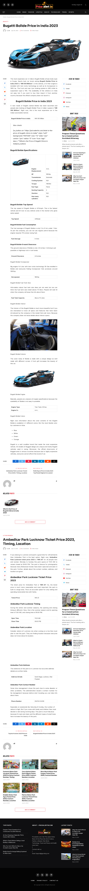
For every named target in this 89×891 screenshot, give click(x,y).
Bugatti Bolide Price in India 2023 (44, 733)
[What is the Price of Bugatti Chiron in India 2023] (11, 502)
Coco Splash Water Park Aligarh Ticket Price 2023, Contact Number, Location (29, 774)
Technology (55, 12)
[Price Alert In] (44, 5)
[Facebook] (5, 83)
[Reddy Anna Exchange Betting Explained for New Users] (66, 844)
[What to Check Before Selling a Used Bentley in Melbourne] (67, 166)
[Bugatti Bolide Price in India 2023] (44, 54)
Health (46, 12)
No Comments (25, 30)
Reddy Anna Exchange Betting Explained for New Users (78, 844)
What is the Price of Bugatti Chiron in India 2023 (11, 511)
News (24, 12)
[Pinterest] (5, 99)
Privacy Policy (42, 880)
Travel (64, 12)
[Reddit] (5, 91)
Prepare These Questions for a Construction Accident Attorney (73, 136)
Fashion (31, 12)
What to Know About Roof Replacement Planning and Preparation (78, 857)
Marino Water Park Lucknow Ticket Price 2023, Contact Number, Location (29, 797)
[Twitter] (5, 87)
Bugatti (5, 21)
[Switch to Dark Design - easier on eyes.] (85, 4)
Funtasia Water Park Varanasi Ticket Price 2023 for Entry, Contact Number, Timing (11, 774)
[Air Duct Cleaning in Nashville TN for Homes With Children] (67, 155)
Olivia (65, 141)
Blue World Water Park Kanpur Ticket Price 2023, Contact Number (49, 773)
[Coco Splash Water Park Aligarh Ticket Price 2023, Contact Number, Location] (30, 764)
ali (9, 30)
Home (19, 12)
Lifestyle (39, 12)
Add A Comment (30, 522)
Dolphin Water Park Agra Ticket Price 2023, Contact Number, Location (10, 797)
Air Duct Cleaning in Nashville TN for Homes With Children (79, 155)
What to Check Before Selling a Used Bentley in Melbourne (78, 167)
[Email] (5, 103)
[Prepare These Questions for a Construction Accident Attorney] (74, 124)
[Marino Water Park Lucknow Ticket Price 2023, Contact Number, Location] (30, 788)
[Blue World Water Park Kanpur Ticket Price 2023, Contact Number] (49, 764)
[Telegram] (5, 95)
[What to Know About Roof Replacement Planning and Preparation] (66, 856)
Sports (71, 12)
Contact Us (54, 880)
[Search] (85, 12)
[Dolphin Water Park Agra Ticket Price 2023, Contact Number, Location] (11, 788)
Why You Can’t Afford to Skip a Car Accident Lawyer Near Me (79, 178)
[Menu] (4, 12)
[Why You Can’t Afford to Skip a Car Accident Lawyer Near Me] (67, 178)
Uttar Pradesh (8, 535)
